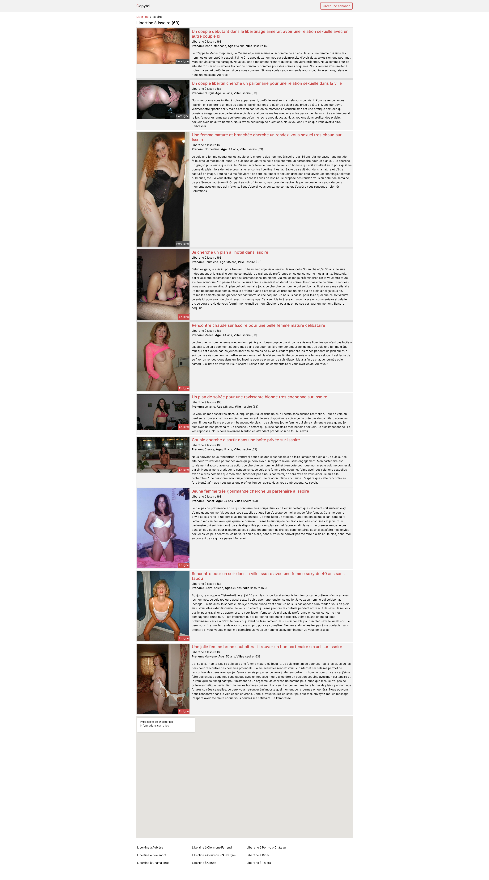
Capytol (143, 6)
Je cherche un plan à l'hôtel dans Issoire (230, 252)
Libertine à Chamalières (153, 863)
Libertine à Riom (258, 855)
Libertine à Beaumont (151, 855)
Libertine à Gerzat (204, 863)
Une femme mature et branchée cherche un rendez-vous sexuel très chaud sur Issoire (267, 137)
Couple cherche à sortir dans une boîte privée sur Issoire (246, 439)
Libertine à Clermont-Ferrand (212, 847)
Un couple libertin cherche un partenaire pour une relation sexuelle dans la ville (267, 83)
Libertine (142, 17)
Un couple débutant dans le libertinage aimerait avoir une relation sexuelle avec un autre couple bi (270, 34)
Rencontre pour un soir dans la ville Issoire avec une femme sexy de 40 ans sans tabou (268, 576)
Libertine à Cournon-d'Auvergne (214, 855)
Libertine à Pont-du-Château (266, 847)
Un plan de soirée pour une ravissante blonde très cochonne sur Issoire (259, 396)
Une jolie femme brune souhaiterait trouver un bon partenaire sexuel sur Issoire (267, 646)
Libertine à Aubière (150, 847)
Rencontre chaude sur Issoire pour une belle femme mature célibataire (258, 325)
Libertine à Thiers (259, 863)
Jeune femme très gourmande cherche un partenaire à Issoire (250, 491)
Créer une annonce (336, 6)
